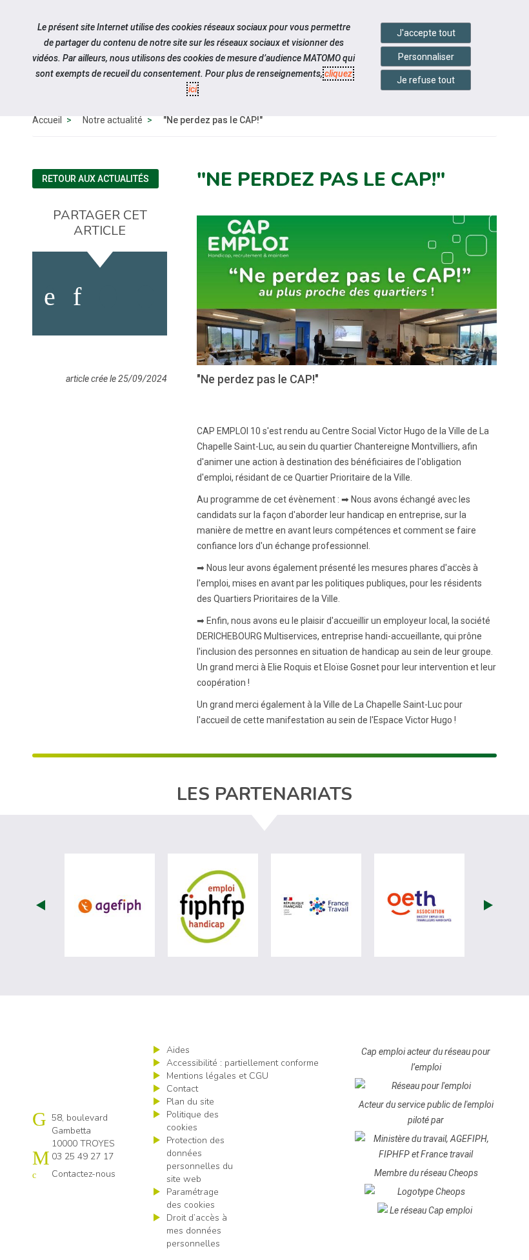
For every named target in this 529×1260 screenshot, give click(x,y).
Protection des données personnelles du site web (199, 1159)
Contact (182, 1089)
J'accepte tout (426, 33)
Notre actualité (113, 120)
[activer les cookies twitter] (108, 297)
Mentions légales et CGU (217, 1076)
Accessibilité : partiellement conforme (242, 1063)
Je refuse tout (426, 80)
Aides (178, 1050)
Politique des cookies (192, 1121)
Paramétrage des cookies (192, 1198)
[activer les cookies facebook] (49, 297)
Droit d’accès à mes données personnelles (196, 1231)
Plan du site (190, 1101)
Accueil (47, 120)
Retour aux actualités (95, 179)
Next (488, 905)
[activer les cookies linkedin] (77, 297)
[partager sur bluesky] (145, 297)
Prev (40, 905)
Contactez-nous (83, 1174)
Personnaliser (426, 57)
